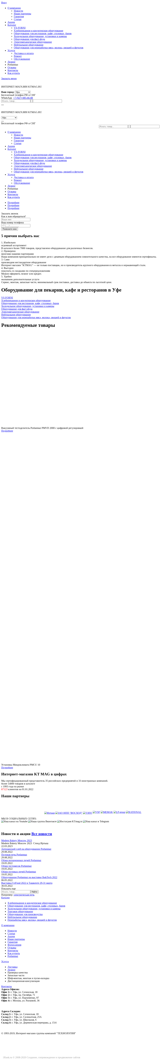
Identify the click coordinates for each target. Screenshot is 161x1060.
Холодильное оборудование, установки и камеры (34, 908)
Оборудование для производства (25, 914)
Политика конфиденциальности (98, 1057)
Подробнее (13, 202)
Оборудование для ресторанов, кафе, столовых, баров (36, 905)
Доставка (12, 967)
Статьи (11, 933)
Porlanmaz (13, 956)
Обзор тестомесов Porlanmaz (16, 866)
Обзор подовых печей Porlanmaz (18, 871)
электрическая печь (24, 894)
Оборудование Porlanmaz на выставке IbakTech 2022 (29, 877)
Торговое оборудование (20, 911)
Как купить (14, 73)
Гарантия (12, 942)
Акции (11, 22)
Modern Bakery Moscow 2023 (16, 840)
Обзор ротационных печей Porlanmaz (21, 860)
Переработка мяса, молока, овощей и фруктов (32, 920)
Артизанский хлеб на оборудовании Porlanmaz (26, 849)
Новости (12, 930)
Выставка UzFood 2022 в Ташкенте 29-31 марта (26, 883)
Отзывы (12, 67)
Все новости (41, 834)
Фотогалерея (14, 944)
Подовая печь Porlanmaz (14, 854)
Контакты (13, 70)
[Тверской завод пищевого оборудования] (87, 812)
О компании (14, 8)
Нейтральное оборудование (22, 917)
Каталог (12, 25)
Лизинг (12, 61)
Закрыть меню (9, 78)
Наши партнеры (16, 939)
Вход (4, 2)
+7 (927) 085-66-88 (23, 98)
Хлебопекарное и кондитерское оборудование (32, 903)
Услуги (11, 50)
